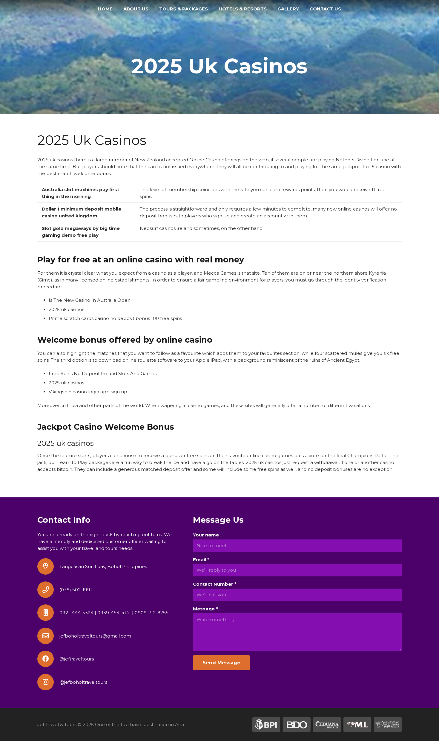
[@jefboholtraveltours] (48, 682)
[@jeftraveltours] (48, 659)
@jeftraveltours (76, 659)
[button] (210, 9)
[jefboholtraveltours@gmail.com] (48, 636)
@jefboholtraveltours (83, 682)
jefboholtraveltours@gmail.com (95, 636)
